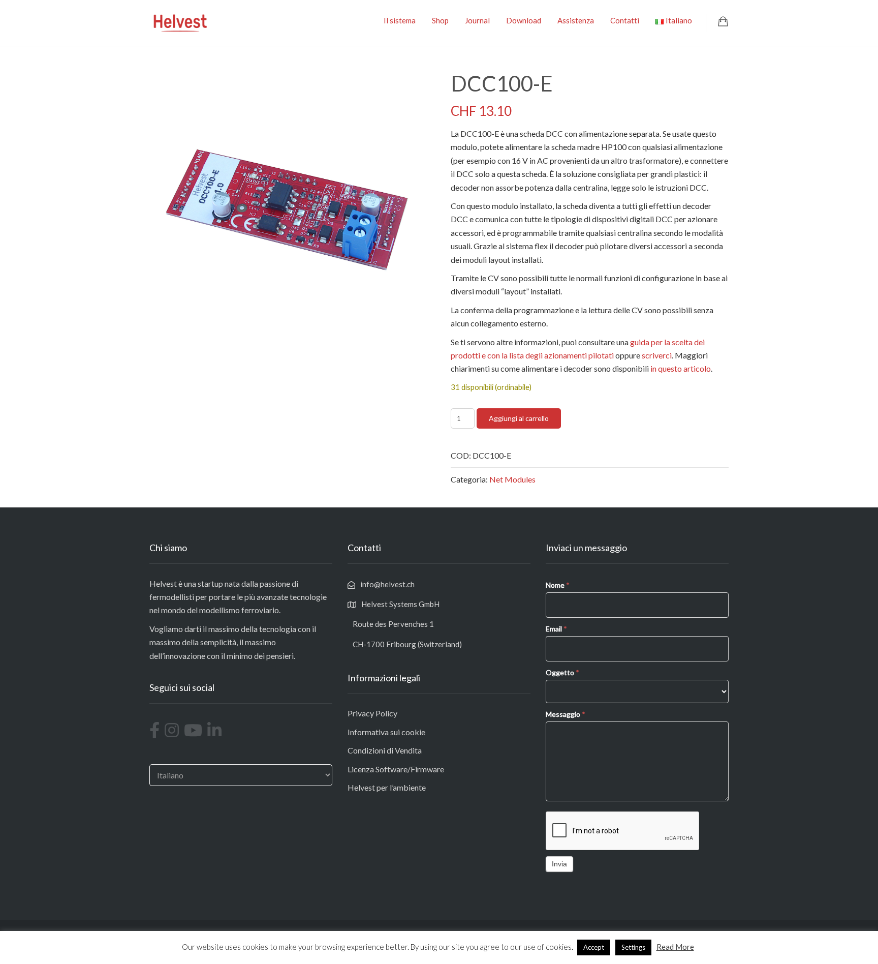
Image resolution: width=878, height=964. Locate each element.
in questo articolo (680, 368)
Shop (440, 20)
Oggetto (562, 672)
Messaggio (565, 714)
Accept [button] (593, 947)
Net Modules (512, 479)
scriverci (657, 355)
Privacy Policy (372, 713)
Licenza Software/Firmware (396, 769)
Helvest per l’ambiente (387, 787)
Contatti (624, 20)
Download (523, 20)
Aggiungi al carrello (519, 418)
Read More (675, 946)
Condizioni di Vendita (385, 750)
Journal (477, 20)
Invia (559, 864)
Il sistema (400, 20)
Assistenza (575, 20)
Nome (558, 585)
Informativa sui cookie (386, 732)
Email (556, 628)
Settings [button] (633, 947)
